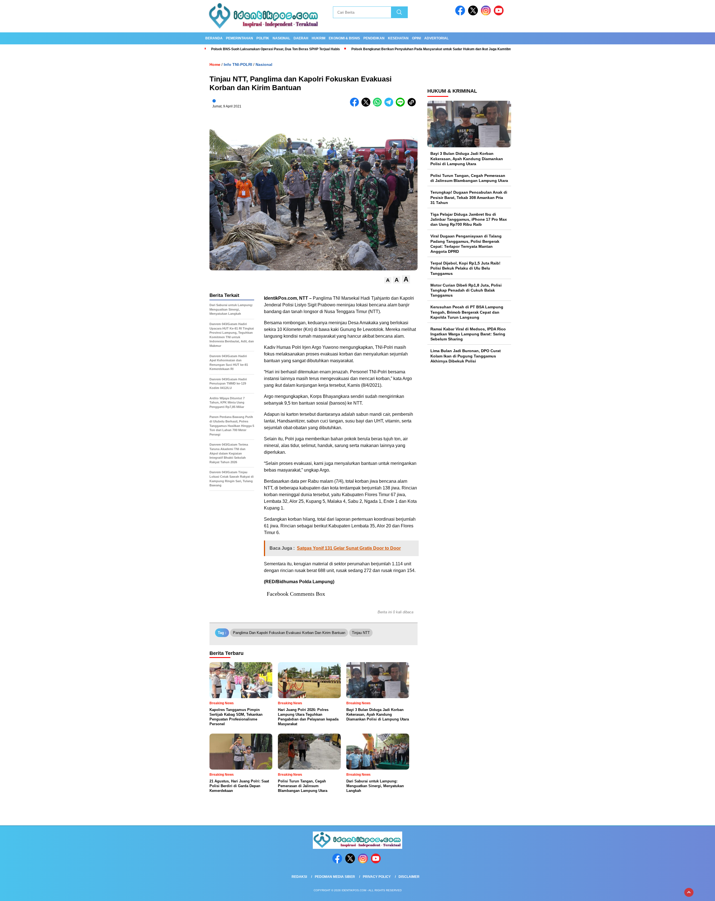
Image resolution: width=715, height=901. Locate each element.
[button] (387, 280)
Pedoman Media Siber (335, 877)
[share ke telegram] (390, 105)
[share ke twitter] (367, 105)
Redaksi (299, 877)
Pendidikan (374, 38)
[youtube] (500, 14)
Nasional (281, 38)
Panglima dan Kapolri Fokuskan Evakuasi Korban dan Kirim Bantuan (289, 633)
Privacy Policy (377, 877)
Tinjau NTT (361, 633)
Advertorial (436, 38)
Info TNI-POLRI (238, 64)
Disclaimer (409, 877)
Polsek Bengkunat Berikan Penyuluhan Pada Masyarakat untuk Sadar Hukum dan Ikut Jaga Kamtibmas (434, 49)
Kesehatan (398, 38)
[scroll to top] (689, 892)
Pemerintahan (239, 38)
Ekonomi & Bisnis (344, 38)
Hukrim (318, 38)
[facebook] (461, 14)
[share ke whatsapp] (378, 105)
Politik (262, 38)
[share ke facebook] (355, 105)
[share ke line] (401, 105)
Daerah (301, 38)
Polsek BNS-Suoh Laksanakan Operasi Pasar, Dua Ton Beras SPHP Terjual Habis (275, 49)
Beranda (214, 38)
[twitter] (474, 14)
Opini (416, 38)
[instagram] (487, 14)
